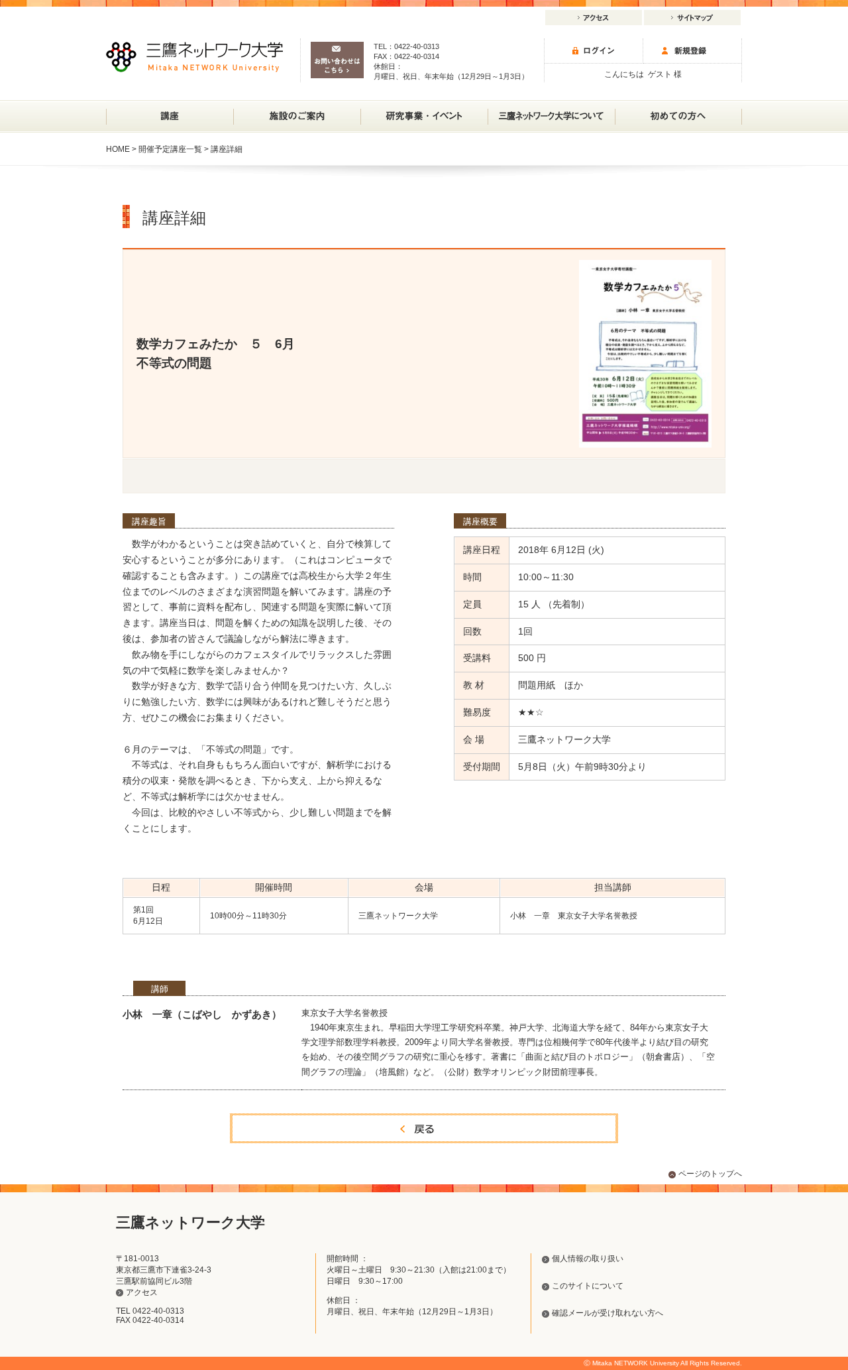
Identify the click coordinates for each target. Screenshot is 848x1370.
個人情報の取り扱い (587, 1258)
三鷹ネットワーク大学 (194, 57)
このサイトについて (587, 1285)
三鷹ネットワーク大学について (551, 116)
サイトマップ (692, 17)
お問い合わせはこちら (337, 60)
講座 (169, 116)
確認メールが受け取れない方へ (607, 1313)
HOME (118, 149)
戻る (424, 1128)
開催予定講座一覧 (170, 149)
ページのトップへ (710, 1173)
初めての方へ (678, 116)
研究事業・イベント (424, 116)
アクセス (593, 17)
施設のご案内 (296, 116)
